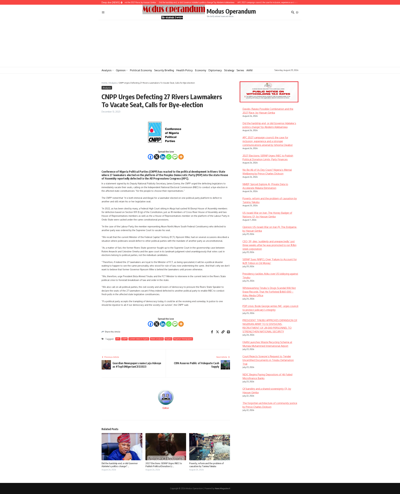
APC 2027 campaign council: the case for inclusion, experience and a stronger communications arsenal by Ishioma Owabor (267, 141)
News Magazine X (222, 488)
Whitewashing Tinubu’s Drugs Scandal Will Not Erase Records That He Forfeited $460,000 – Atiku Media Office (269, 291)
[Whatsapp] (169, 157)
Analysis (107, 70)
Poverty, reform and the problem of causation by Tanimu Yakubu (206, 465)
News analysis (157, 339)
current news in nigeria (138, 339)
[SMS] (175, 157)
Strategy (229, 70)
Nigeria (168, 339)
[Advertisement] (200, 43)
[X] (156, 157)
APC (118, 339)
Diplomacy (215, 70)
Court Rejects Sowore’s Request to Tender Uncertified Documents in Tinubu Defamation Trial (268, 360)
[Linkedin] (162, 157)
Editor (166, 408)
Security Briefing (164, 70)
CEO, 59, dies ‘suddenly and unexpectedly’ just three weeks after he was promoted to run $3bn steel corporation (269, 245)
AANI (249, 70)
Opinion (120, 70)
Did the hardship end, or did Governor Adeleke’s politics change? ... (120, 465)
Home (104, 83)
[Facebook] (150, 157)
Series (240, 70)
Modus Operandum (231, 11)
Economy (200, 70)
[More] (181, 157)
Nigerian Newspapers (183, 339)
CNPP (124, 339)
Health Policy (184, 70)
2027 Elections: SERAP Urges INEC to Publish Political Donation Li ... (163, 465)
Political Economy (141, 70)
